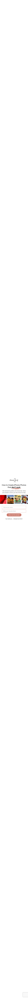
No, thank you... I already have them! (14, 518)
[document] (14, 499)
